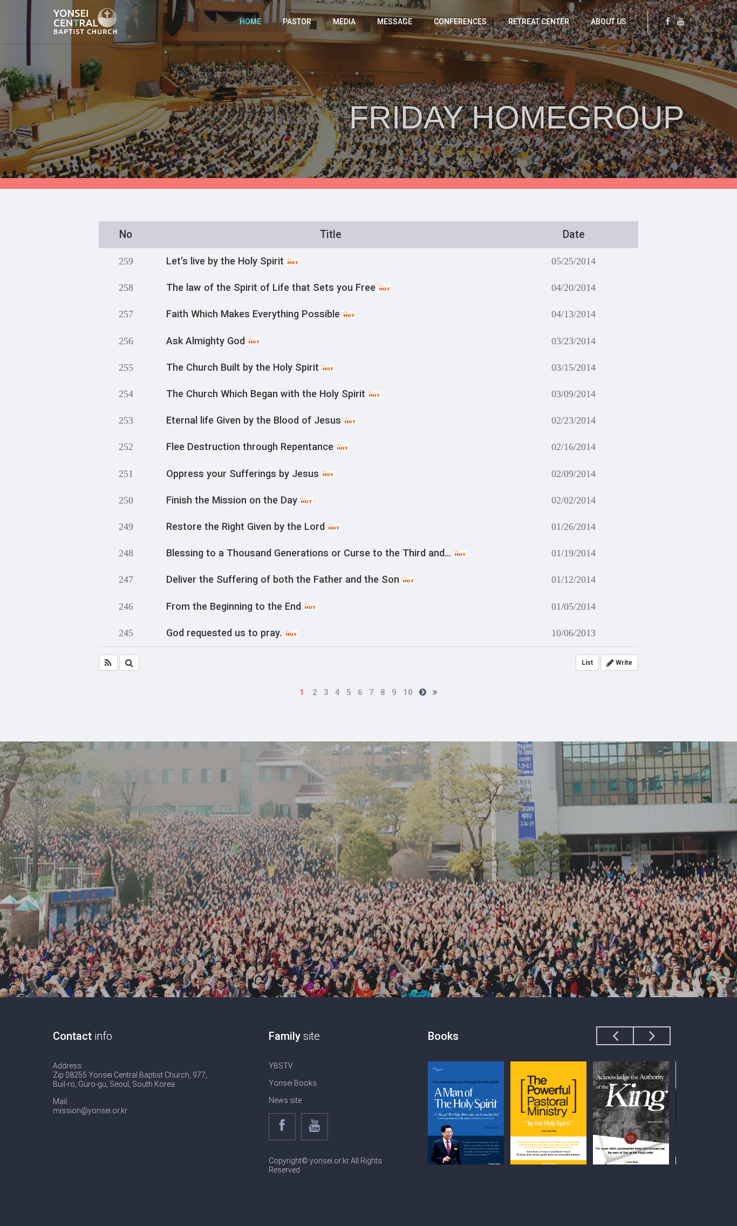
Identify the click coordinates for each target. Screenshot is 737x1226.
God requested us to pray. (225, 633)
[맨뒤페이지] (435, 692)
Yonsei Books (293, 1083)
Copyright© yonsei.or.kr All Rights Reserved (325, 1165)
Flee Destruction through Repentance (251, 447)
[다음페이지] (423, 692)
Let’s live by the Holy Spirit (226, 261)
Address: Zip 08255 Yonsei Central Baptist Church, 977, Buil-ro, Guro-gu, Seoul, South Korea (130, 1074)
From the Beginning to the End (235, 606)
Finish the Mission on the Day (233, 500)
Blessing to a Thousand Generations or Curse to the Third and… (310, 553)
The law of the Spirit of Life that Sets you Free (272, 287)
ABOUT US (608, 21)
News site (285, 1100)
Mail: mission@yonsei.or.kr (90, 1106)
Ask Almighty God (207, 341)
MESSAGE (394, 21)
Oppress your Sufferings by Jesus (244, 474)
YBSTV (281, 1065)
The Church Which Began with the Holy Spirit (267, 394)
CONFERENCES (460, 21)
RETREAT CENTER (538, 21)
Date (574, 234)
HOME (250, 21)
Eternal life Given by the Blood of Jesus (255, 420)
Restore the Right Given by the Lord (246, 527)
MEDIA (344, 21)
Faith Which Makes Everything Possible (254, 314)
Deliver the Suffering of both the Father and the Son (284, 579)
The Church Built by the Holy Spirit (244, 367)
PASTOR (297, 21)
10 (408, 692)
